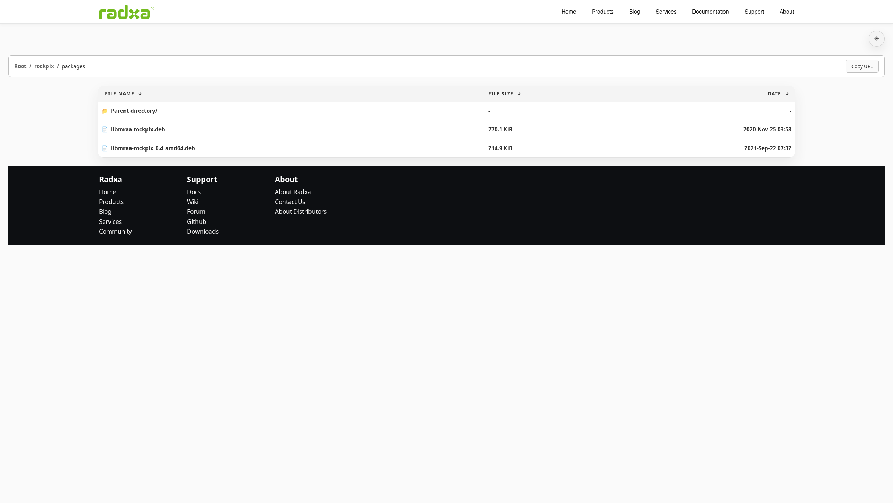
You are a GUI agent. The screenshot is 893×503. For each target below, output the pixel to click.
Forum (196, 211)
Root (20, 66)
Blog (634, 11)
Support (754, 11)
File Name (119, 93)
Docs (194, 192)
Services (666, 11)
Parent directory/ (134, 110)
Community (115, 231)
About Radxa (293, 192)
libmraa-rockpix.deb (138, 129)
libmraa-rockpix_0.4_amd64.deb (153, 148)
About (787, 11)
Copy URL (862, 66)
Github (197, 222)
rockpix (44, 66)
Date (774, 93)
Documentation (710, 11)
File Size (500, 93)
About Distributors (301, 211)
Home (569, 11)
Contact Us (290, 202)
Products (603, 11)
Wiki (192, 202)
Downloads (203, 231)
